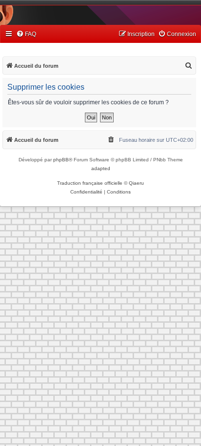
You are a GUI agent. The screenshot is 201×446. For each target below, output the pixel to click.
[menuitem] (26, 34)
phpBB (61, 159)
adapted (100, 168)
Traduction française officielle (89, 183)
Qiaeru (136, 183)
